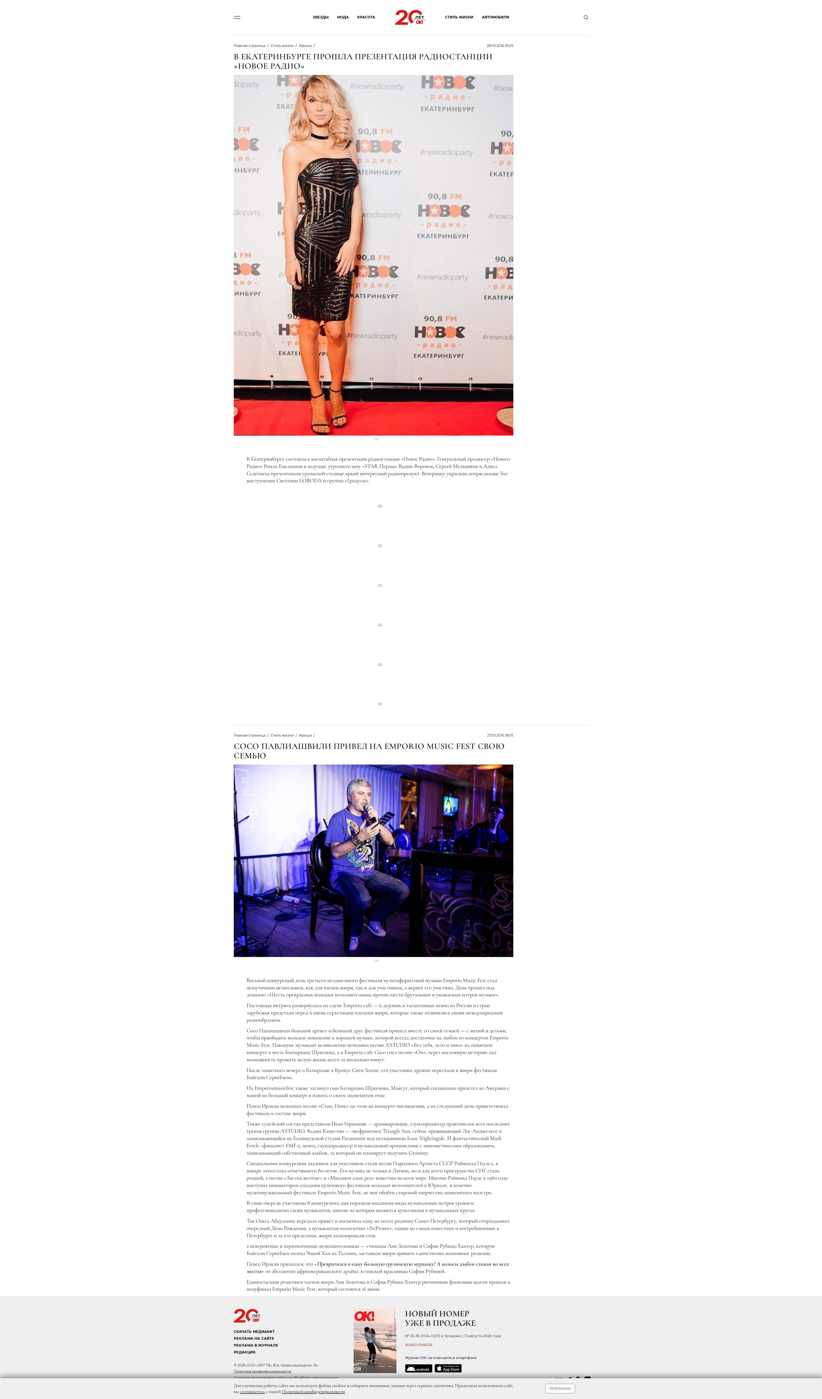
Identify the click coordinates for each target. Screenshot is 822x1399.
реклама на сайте (254, 1338)
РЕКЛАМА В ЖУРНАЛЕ (256, 1345)
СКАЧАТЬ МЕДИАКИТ (254, 1332)
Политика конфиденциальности (262, 1371)
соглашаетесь (252, 1391)
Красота (366, 17)
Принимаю (560, 1388)
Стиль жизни (459, 17)
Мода (343, 17)
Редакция (245, 1352)
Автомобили (495, 17)
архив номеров (418, 1344)
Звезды (321, 17)
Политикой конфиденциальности (313, 1391)
